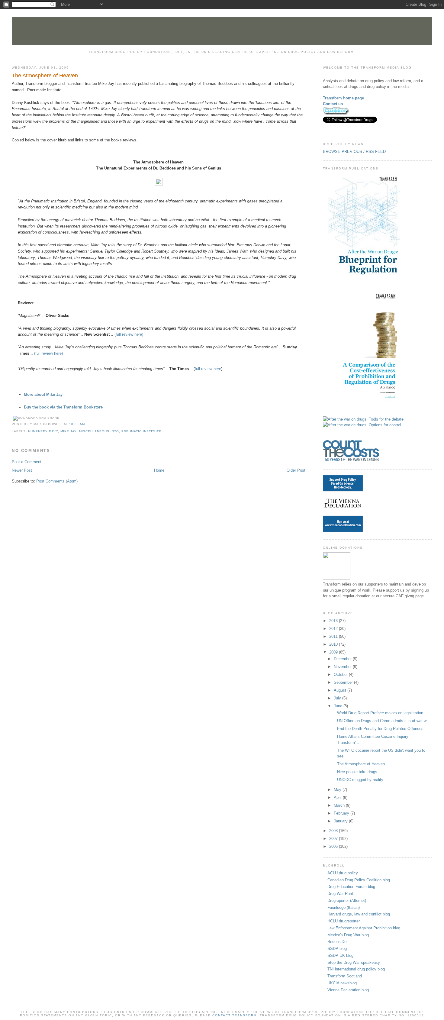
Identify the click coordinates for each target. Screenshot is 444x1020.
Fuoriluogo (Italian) (343, 907)
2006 (334, 846)
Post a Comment (26, 462)
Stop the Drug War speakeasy (353, 962)
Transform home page (343, 98)
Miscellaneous (94, 431)
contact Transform (234, 1015)
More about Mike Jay (43, 394)
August (340, 690)
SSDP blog (337, 948)
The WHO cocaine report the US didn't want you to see (381, 753)
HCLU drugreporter (343, 921)
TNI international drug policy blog (356, 969)
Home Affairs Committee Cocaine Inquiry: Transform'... (373, 739)
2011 (334, 636)
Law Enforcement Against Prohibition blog (363, 928)
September (344, 682)
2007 (334, 838)
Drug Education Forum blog (351, 886)
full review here (208, 368)
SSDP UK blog (340, 955)
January (341, 821)
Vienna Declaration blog (348, 990)
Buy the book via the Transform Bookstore (63, 407)
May (338, 789)
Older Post (296, 470)
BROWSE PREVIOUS (342, 151)
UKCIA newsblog (342, 983)
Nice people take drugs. (357, 772)
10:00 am (77, 424)
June (338, 706)
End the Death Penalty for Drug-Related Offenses (380, 728)
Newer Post (22, 470)
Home (159, 470)
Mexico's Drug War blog (348, 935)
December (343, 659)
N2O (115, 431)
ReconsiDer (337, 941)
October (341, 674)
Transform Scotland (344, 976)
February (342, 813)
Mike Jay (68, 431)
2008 (334, 830)
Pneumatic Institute (141, 431)
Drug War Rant (340, 893)
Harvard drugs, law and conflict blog (358, 914)
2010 (334, 644)
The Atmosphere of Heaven (45, 76)
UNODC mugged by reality (360, 779)
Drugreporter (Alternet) (346, 900)
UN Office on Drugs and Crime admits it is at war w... (383, 720)
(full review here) (128, 334)
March (340, 805)
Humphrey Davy (43, 431)
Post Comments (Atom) (57, 481)
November (343, 666)
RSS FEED (376, 151)
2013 (334, 620)
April (338, 797)
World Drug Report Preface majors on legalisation (380, 713)
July (338, 698)
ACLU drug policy (342, 873)
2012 (334, 628)
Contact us (333, 104)
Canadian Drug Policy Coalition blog (358, 880)
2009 (334, 652)
